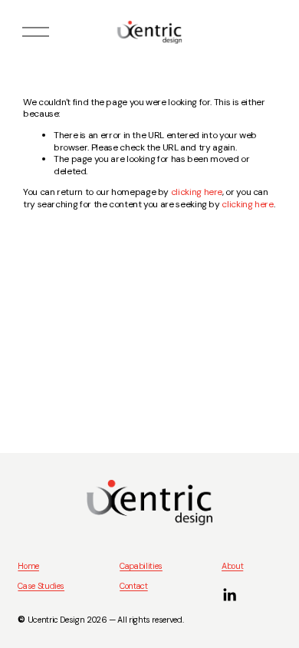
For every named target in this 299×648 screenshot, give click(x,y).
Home (28, 565)
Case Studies (41, 585)
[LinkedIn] (229, 595)
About (232, 565)
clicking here (196, 192)
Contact (133, 585)
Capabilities (141, 565)
